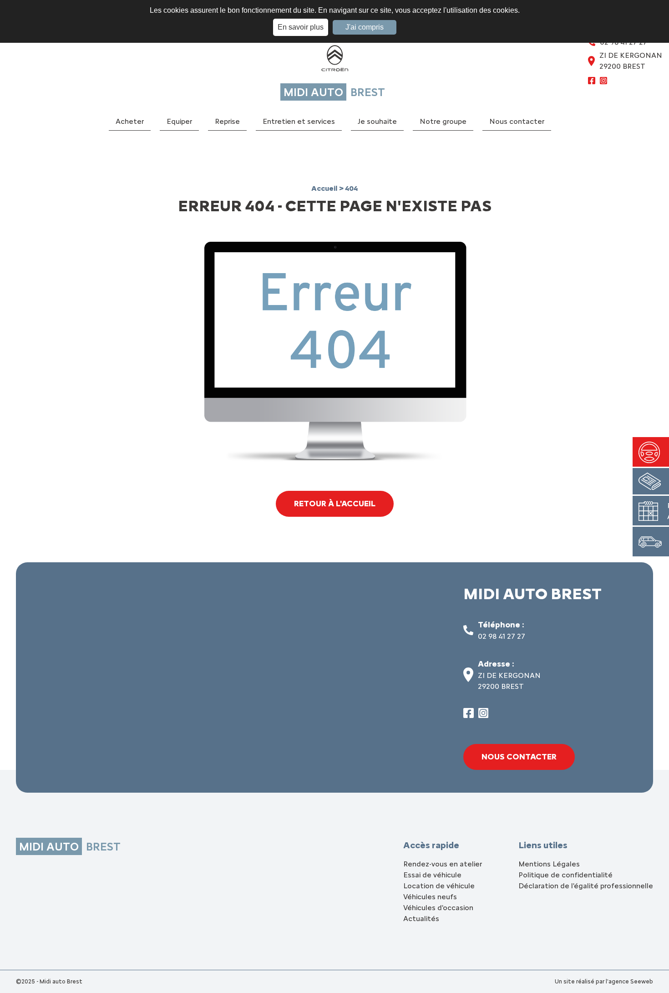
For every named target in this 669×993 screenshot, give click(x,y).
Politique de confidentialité (565, 875)
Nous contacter (516, 121)
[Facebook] (591, 81)
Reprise (227, 121)
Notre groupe (443, 121)
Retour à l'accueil (334, 504)
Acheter (130, 121)
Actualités (421, 918)
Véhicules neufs (430, 896)
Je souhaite (377, 121)
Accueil (325, 188)
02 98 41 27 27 (501, 636)
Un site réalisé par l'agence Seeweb (604, 981)
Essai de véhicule (432, 875)
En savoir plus (301, 27)
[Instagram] (603, 81)
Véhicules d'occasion (438, 907)
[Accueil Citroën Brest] (334, 60)
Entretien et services (299, 121)
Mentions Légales (549, 864)
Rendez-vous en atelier (442, 864)
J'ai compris (364, 27)
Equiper (179, 121)
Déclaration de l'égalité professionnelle (585, 885)
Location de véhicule (439, 885)
